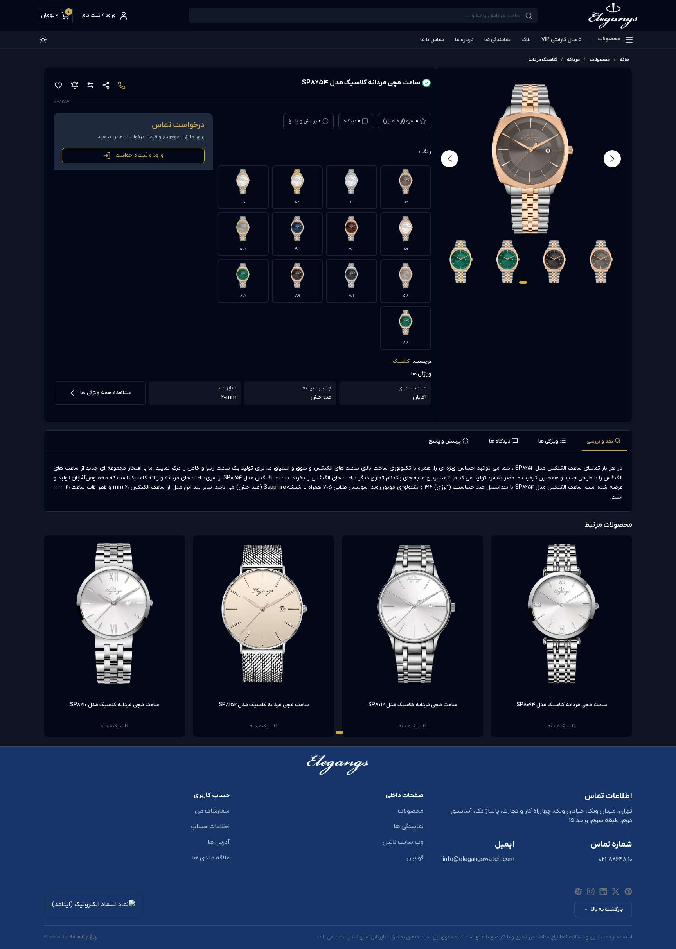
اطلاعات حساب (210, 827)
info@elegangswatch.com (478, 859)
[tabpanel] (338, 482)
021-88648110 (615, 859)
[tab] (604, 441)
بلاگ (525, 39)
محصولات (609, 39)
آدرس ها (218, 842)
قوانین (415, 858)
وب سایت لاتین (403, 842)
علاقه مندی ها (211, 858)
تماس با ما (432, 39)
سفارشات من (212, 811)
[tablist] (338, 441)
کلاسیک (401, 361)
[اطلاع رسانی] (75, 85)
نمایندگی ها (497, 39)
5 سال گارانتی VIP (561, 39)
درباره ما (464, 39)
